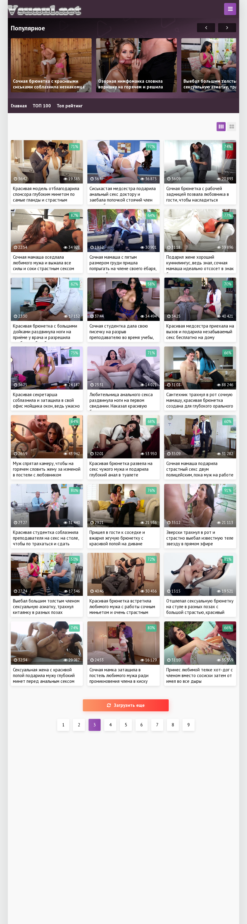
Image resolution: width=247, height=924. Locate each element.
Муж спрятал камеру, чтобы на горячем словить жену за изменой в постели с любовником (46, 469)
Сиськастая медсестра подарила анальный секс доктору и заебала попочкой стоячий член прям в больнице (122, 197)
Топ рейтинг (70, 106)
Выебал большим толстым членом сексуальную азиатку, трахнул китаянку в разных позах (46, 606)
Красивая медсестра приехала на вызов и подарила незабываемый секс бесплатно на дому (200, 331)
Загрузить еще (129, 705)
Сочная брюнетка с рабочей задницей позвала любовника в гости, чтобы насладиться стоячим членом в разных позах (198, 197)
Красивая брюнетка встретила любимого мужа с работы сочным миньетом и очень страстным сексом (122, 609)
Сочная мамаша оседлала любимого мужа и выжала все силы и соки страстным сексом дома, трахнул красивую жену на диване (46, 268)
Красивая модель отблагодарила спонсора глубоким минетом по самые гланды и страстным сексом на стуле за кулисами (46, 197)
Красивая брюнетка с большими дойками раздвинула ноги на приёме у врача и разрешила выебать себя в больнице (45, 334)
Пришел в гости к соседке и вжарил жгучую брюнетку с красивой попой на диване (117, 538)
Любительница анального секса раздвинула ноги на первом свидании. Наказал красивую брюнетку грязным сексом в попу (122, 403)
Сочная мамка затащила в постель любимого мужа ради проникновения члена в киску (119, 675)
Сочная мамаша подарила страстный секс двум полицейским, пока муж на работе (199, 469)
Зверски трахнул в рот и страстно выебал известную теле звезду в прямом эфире (199, 538)
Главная (19, 106)
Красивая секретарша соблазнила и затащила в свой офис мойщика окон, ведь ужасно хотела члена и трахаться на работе (46, 406)
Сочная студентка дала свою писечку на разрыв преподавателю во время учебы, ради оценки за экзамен (121, 334)
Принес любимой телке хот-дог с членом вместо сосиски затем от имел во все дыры (199, 675)
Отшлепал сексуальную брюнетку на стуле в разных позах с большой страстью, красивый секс (199, 609)
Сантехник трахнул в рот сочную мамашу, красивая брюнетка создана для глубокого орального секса (199, 403)
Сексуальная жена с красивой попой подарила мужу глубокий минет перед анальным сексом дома (44, 678)
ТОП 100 (42, 106)
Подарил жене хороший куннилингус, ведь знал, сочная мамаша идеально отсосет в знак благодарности (200, 265)
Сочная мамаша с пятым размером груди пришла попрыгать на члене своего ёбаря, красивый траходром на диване (122, 265)
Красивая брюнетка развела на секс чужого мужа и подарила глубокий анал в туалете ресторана (120, 471)
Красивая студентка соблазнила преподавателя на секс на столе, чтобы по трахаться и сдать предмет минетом (46, 540)
